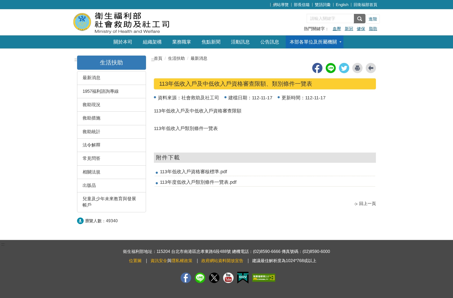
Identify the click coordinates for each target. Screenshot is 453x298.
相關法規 (91, 172)
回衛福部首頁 (365, 4)
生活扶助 (111, 62)
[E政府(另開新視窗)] (243, 278)
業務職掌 (181, 42)
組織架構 (152, 42)
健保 (361, 28)
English (342, 4)
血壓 (337, 28)
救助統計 (91, 131)
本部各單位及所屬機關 (313, 42)
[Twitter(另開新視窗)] (214, 278)
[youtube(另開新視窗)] (228, 278)
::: (273, 4)
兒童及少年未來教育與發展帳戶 (109, 202)
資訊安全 (158, 260)
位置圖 (135, 260)
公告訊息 (269, 42)
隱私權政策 (181, 260)
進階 (373, 19)
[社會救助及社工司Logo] (136, 21)
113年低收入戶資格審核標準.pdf (193, 171)
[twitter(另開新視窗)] (344, 68)
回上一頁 (367, 203)
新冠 (349, 28)
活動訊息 (240, 42)
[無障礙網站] (263, 278)
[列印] (357, 68)
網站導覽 (281, 4)
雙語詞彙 (323, 4)
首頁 (158, 58)
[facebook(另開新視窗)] (317, 68)
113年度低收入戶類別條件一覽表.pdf (198, 182)
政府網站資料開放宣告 (222, 260)
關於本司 (123, 42)
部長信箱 (302, 4)
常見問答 (91, 158)
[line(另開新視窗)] (331, 68)
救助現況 (91, 104)
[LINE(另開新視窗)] (200, 278)
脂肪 (373, 28)
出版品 (89, 185)
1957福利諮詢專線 (101, 91)
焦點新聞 (211, 42)
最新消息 (91, 77)
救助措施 (91, 118)
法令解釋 (91, 145)
